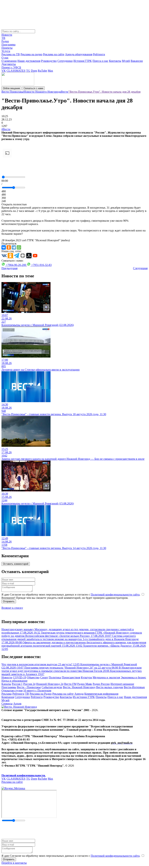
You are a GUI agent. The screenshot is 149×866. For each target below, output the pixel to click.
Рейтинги (99, 54)
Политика (55, 677)
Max (50, 70)
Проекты (7, 47)
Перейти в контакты (14, 862)
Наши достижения (28, 60)
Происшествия (71, 677)
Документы (8, 64)
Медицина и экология (106, 677)
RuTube (42, 70)
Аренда (79, 693)
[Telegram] (14, 247)
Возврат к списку (12, 607)
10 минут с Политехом (37, 690)
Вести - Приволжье (29, 687)
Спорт (44, 677)
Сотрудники (65, 60)
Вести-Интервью (134, 687)
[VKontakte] (3, 247)
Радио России (101, 684)
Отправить (9, 601)
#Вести (5, 129)
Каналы (6, 684)
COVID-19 (19, 677)
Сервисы (7, 703)
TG (28, 70)
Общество (33, 677)
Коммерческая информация (101, 693)
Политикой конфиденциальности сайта (115, 594)
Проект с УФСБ (11, 67)
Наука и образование (14, 680)
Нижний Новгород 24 (49, 684)
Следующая (140, 268)
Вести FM (70, 684)
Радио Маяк (84, 684)
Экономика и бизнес (133, 677)
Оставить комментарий (15, 564)
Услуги (5, 51)
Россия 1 (17, 684)
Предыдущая (9, 268)
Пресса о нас (100, 60)
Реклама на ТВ (10, 54)
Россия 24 (29, 684)
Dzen (34, 70)
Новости (6, 34)
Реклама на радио (31, 54)
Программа (8, 44)
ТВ (3, 38)
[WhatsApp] (19, 247)
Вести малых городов (109, 687)
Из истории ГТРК (84, 697)
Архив (17, 703)
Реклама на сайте (53, 54)
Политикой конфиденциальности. (23, 775)
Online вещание (11, 88)
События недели (52, 687)
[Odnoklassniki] (9, 247)
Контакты (115, 60)
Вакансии (137, 60)
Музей (126, 60)
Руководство (49, 60)
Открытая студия (12, 690)
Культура (86, 677)
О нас (5, 57)
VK (3, 70)
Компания (7, 697)
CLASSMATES (16, 70)
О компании (9, 60)
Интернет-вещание (122, 684)
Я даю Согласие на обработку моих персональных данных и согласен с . (71, 594)
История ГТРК (82, 60)
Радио (5, 41)
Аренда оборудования (78, 54)
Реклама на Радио (41, 693)
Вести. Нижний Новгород (79, 687)
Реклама (6, 693)
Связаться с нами (33, 88)
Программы (8, 687)
